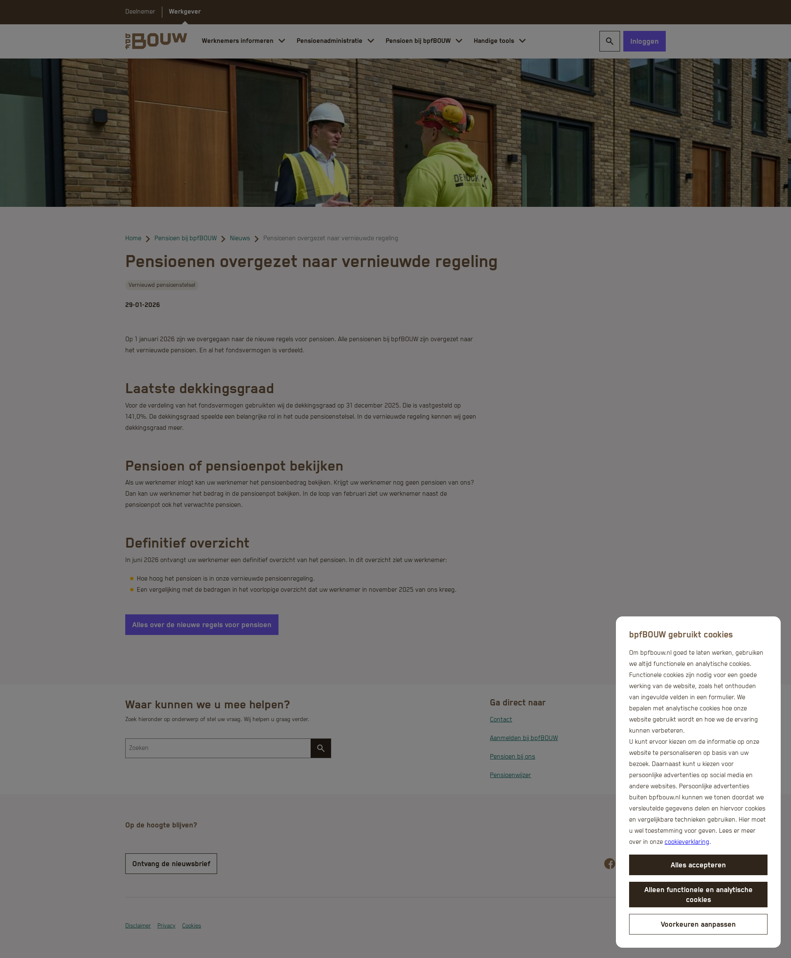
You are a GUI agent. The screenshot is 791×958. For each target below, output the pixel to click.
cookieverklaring (687, 842)
